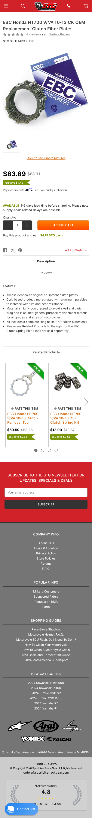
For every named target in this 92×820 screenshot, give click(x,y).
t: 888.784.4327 (46, 764)
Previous (6, 401)
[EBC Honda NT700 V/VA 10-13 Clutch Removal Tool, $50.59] (24, 381)
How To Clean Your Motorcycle (46, 644)
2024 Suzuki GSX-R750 (46, 698)
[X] (12, 250)
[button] (21, 809)
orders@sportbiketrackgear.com (46, 772)
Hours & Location (46, 548)
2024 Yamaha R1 (46, 708)
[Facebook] (5, 250)
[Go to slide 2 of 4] (42, 450)
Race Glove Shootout (46, 629)
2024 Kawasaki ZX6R (46, 688)
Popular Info (46, 582)
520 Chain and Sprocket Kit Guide (46, 655)
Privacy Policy (46, 553)
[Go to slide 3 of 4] (49, 450)
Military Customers (46, 591)
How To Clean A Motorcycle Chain (46, 650)
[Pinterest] (20, 250)
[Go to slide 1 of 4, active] (35, 450)
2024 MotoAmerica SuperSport (46, 660)
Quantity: (9, 217)
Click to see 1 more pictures (46, 158)
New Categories (46, 674)
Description (46, 261)
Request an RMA (46, 601)
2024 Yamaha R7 (46, 703)
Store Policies (46, 558)
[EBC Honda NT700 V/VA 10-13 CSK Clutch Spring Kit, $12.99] (67, 381)
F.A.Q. (46, 568)
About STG (46, 543)
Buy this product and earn (33, 235)
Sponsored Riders (46, 596)
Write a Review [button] (59, 34)
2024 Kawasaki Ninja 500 (46, 683)
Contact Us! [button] (26, 809)
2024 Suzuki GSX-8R (46, 693)
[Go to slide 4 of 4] (56, 450)
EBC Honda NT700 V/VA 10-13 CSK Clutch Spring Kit (66, 418)
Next (86, 401)
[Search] (23, 5)
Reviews (46, 273)
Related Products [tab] (46, 352)
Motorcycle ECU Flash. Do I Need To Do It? (46, 639)
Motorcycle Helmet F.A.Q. (46, 634)
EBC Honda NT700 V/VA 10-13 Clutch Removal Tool (23, 418)
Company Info (46, 534)
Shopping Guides (46, 621)
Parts (46, 607)
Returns (46, 563)
